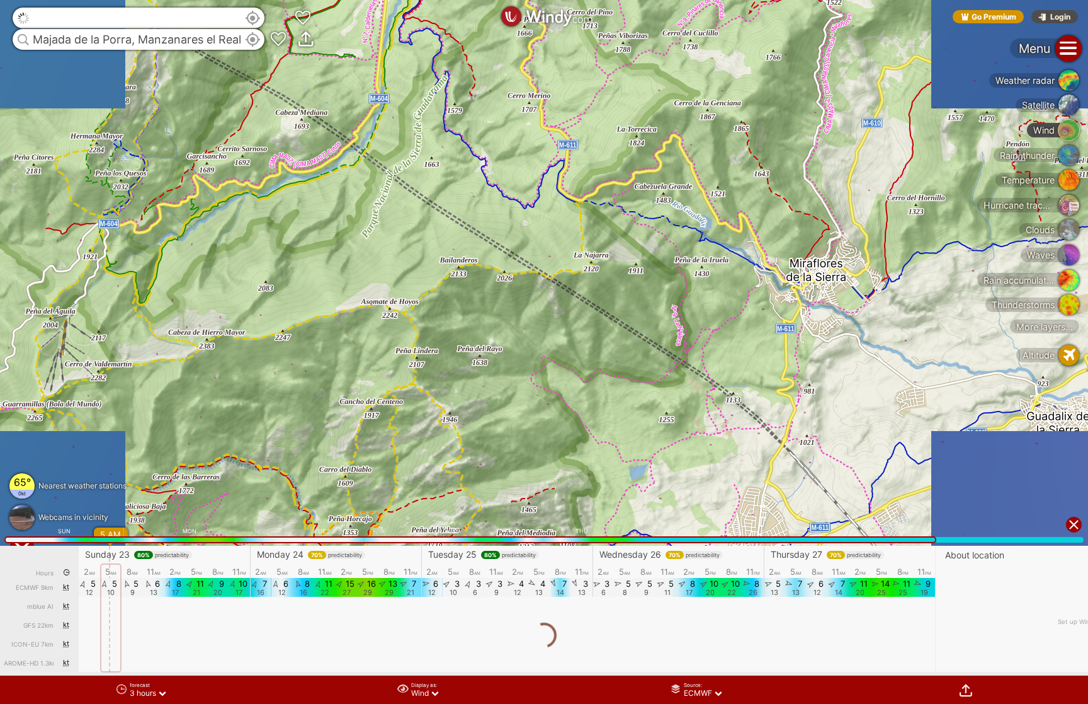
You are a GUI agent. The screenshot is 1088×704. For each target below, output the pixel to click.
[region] (544, 352)
